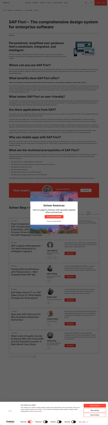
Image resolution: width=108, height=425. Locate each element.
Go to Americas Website (54, 216)
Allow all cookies (94, 405)
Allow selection (95, 410)
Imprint (31, 411)
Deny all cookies (94, 415)
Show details (82, 422)
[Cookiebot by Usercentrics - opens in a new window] (10, 422)
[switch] (45, 422)
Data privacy (38, 411)
